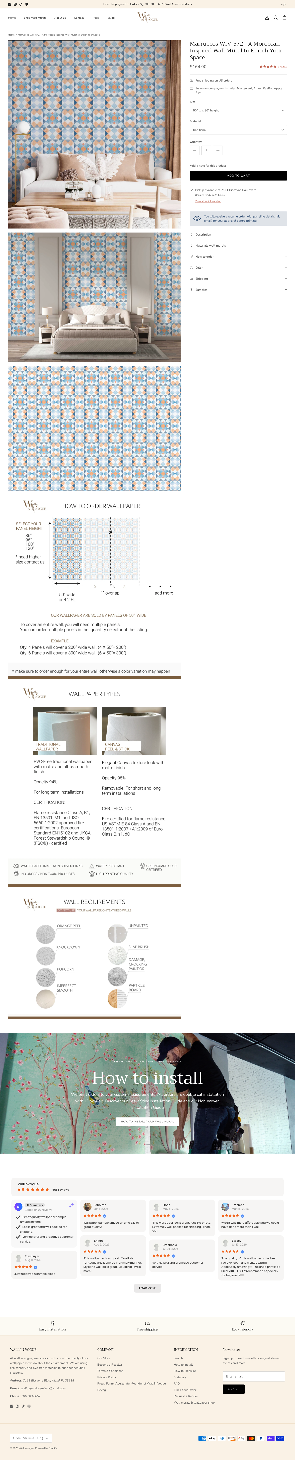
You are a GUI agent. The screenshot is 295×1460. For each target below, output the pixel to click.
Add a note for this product (208, 166)
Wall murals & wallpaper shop (194, 1403)
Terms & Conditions (110, 1371)
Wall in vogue (26, 1448)
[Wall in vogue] (147, 17)
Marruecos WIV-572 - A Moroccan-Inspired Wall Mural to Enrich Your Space (59, 34)
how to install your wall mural (147, 1121)
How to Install (183, 1365)
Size (192, 102)
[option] (147, 1093)
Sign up (233, 1389)
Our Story (103, 1358)
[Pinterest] (26, 4)
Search (178, 1358)
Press (95, 18)
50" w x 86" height (206, 110)
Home (12, 18)
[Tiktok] (20, 4)
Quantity (196, 142)
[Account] (266, 17)
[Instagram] (15, 4)
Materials (180, 1377)
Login (283, 4)
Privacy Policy (106, 1377)
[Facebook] (9, 4)
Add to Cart (238, 176)
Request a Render (186, 1396)
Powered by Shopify (46, 1448)
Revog (111, 18)
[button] (147, 1288)
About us (60, 18)
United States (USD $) (28, 1438)
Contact (79, 18)
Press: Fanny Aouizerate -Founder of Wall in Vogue (131, 1383)
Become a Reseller (109, 1365)
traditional (199, 130)
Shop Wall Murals (35, 18)
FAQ (177, 1383)
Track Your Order (185, 1390)
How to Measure (185, 1371)
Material (195, 121)
